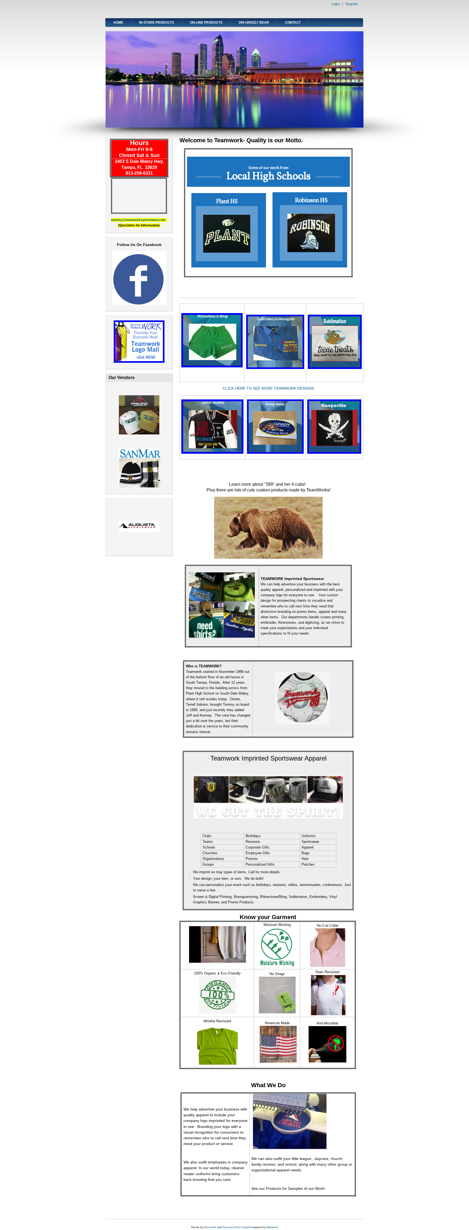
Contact (293, 22)
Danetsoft (210, 1227)
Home (118, 22)
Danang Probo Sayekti (237, 1227)
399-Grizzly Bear (254, 22)
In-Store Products (156, 22)
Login (335, 4)
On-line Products (206, 22)
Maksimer (272, 1227)
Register (352, 4)
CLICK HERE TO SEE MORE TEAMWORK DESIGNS (268, 388)
